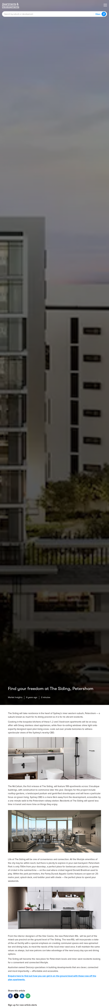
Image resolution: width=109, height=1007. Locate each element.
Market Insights (15, 697)
